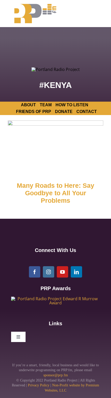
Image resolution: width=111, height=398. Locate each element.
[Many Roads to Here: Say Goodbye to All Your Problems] (55, 147)
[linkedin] (76, 272)
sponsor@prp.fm (55, 375)
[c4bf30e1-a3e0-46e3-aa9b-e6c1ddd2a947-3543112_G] (55, 299)
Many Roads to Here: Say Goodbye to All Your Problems (55, 193)
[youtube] (62, 272)
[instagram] (48, 272)
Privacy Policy (38, 385)
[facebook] (34, 272)
